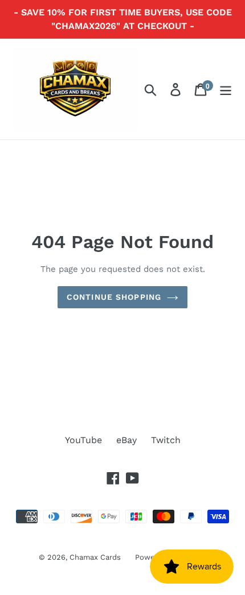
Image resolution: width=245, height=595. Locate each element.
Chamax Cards (95, 557)
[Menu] (225, 89)
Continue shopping (114, 296)
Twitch (166, 440)
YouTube (83, 440)
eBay (126, 440)
